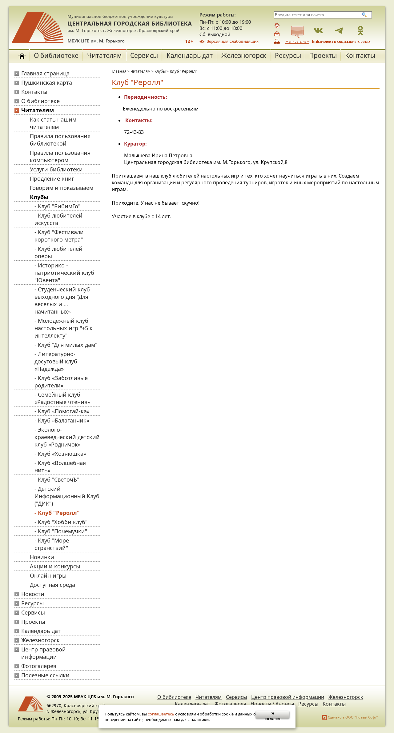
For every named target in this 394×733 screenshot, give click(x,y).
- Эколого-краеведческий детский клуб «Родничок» (67, 437)
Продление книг (52, 178)
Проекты (323, 55)
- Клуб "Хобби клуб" (60, 522)
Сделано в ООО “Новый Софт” (353, 717)
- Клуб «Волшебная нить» (60, 466)
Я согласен (272, 715)
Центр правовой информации (43, 653)
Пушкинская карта (46, 82)
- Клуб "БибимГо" (57, 206)
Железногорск (243, 55)
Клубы (39, 197)
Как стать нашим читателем (53, 123)
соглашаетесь (161, 714)
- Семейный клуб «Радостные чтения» (62, 398)
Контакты (360, 55)
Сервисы (144, 55)
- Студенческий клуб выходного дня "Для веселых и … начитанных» (62, 300)
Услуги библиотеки (56, 169)
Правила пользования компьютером (60, 156)
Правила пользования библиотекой (60, 139)
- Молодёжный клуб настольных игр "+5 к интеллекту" (63, 328)
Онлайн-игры (48, 575)
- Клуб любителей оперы (58, 252)
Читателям (104, 55)
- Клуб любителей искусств (58, 219)
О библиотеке (56, 55)
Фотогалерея (38, 666)
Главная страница (45, 73)
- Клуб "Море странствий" (51, 544)
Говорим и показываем (61, 187)
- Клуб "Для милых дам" (65, 344)
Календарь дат (190, 55)
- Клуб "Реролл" (57, 512)
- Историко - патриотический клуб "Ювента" (64, 273)
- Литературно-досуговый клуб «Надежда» (55, 361)
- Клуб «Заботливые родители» (61, 381)
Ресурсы (288, 55)
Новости (32, 594)
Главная (119, 71)
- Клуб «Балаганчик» (61, 420)
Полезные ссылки (45, 675)
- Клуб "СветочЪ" (56, 479)
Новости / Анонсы (272, 703)
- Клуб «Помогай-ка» (62, 411)
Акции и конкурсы (55, 566)
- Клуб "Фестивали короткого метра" (59, 235)
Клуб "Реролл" (184, 71)
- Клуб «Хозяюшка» (60, 453)
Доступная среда (52, 584)
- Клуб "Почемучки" (60, 531)
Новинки (42, 557)
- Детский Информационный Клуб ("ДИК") (66, 496)
